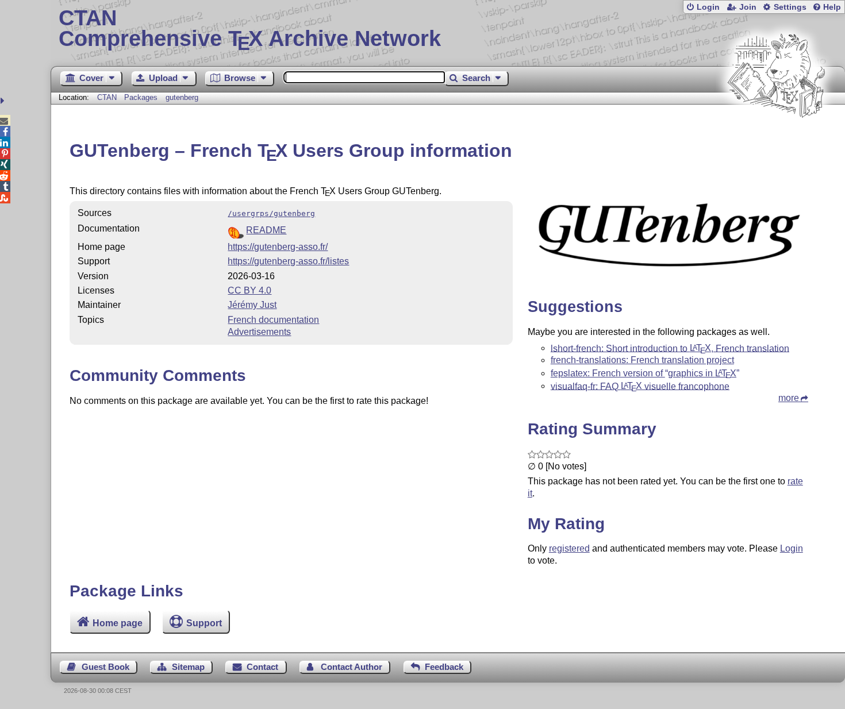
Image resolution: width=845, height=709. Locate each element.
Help (832, 7)
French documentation (273, 320)
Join (747, 7)
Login (708, 7)
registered (569, 548)
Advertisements (259, 332)
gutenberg (182, 97)
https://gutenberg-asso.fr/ (278, 247)
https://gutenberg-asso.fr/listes (288, 261)
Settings (790, 7)
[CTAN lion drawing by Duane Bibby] (776, 139)
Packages (142, 97)
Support (204, 623)
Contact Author (351, 667)
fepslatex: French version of (643, 373)
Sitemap (188, 667)
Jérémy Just (252, 305)
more (788, 398)
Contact (262, 667)
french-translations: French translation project (642, 360)
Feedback (444, 667)
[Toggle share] (4, 100)
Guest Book (105, 667)
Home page (118, 623)
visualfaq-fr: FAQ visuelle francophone (640, 386)
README (266, 230)
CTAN (107, 97)
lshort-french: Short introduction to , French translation (670, 348)
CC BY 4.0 (249, 290)
